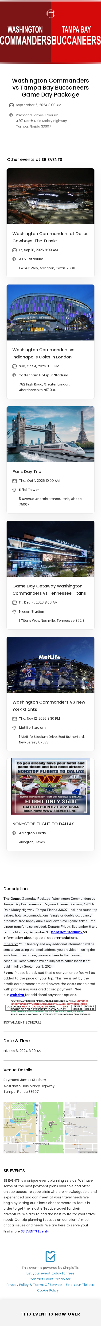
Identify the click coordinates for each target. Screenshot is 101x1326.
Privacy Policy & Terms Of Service (34, 1284)
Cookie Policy (48, 1290)
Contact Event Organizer (50, 1279)
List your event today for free (50, 1273)
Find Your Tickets (80, 1284)
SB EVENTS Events (35, 1231)
